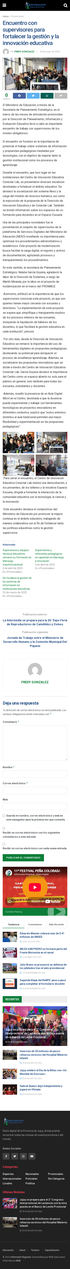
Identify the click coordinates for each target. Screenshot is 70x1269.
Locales (7, 1183)
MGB (18, 1260)
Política (30, 1183)
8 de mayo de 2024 (50, 51)
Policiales (31, 1178)
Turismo (35, 1250)
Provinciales (17, 16)
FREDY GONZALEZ (24, 51)
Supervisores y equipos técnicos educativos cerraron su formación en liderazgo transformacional (17, 557)
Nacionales (32, 1174)
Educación (8, 1250)
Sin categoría (56, 1178)
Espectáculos (52, 1250)
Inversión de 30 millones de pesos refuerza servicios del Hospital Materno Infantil (43, 1055)
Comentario (11, 722)
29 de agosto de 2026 (17, 1042)
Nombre (9, 767)
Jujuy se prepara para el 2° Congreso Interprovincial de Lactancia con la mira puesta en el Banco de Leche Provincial (34, 1033)
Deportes (8, 1174)
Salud (22, 1250)
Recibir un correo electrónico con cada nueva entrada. (35, 848)
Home (6, 16)
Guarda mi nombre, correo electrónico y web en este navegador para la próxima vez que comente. (36, 817)
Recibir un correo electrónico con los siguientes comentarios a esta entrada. (31, 834)
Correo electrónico (15, 783)
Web (5, 799)
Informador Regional (21, 1257)
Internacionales (12, 1178)
